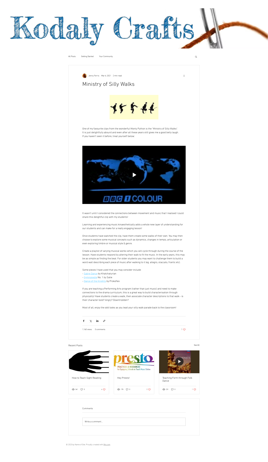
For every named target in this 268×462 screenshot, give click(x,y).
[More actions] (184, 75)
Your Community (106, 56)
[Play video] (134, 175)
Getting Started (87, 56)
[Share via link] (104, 321)
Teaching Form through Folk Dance (177, 379)
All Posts (72, 56)
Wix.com (106, 445)
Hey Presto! (123, 378)
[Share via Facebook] (83, 321)
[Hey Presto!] (134, 361)
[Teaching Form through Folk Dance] (179, 361)
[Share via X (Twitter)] (90, 321)
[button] (196, 56)
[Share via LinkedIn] (97, 321)
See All (197, 345)
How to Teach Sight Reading (86, 378)
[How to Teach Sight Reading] (89, 361)
